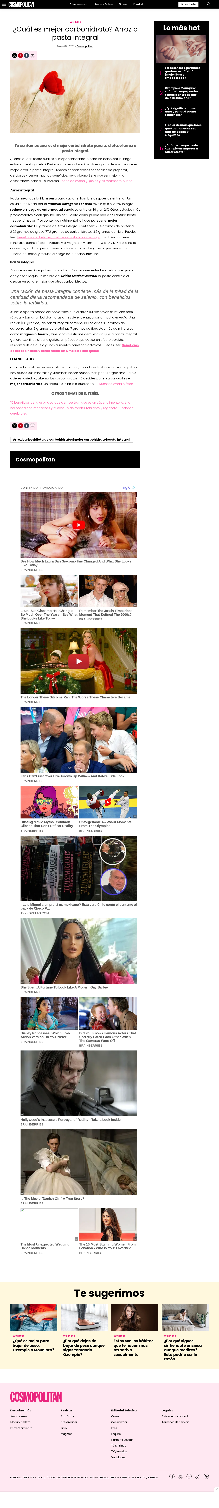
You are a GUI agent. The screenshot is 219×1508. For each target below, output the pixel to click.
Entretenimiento (79, 4)
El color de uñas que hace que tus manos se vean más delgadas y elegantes (183, 130)
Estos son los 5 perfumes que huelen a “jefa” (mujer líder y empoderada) (182, 72)
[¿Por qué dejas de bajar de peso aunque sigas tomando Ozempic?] (84, 1317)
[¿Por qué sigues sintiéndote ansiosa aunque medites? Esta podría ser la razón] (185, 1317)
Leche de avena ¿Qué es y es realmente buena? (97, 181)
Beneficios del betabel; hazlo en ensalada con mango (58, 237)
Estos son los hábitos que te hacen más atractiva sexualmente (133, 1347)
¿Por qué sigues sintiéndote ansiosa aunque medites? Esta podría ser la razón (183, 1350)
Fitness (123, 4)
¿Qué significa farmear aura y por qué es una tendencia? (182, 112)
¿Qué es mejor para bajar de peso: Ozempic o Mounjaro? (33, 1345)
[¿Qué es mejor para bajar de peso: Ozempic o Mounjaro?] (33, 1317)
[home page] (21, 4)
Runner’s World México (116, 384)
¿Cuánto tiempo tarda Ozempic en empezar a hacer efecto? (181, 149)
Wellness (75, 21)
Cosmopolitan (84, 46)
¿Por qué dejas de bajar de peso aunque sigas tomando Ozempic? (84, 1347)
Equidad (138, 4)
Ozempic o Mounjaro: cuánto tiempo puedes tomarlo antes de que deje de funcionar (181, 93)
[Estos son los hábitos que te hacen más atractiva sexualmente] (134, 1317)
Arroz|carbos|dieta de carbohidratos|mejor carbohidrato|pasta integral (71, 439)
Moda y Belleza (104, 4)
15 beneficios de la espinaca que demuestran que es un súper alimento (65, 402)
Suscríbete (188, 4)
